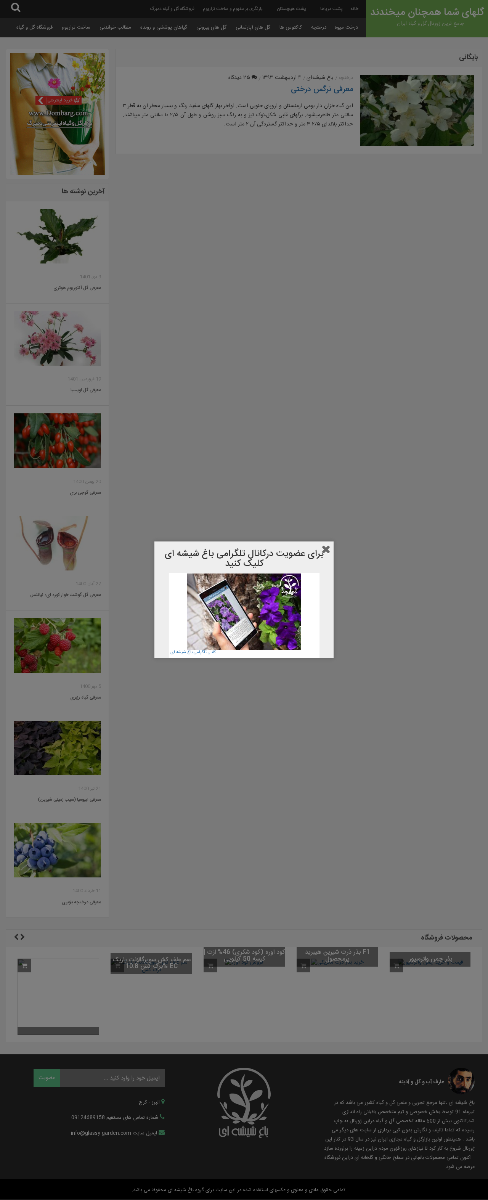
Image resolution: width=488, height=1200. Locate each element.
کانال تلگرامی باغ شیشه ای (193, 652)
